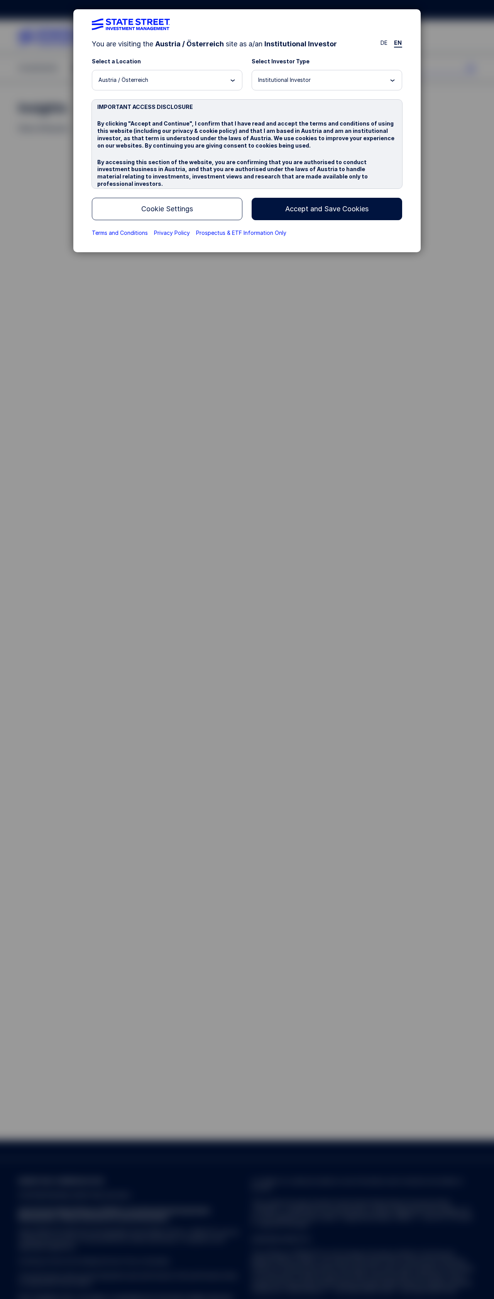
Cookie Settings (167, 209)
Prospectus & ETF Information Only (241, 232)
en (398, 42)
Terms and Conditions (120, 232)
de (384, 42)
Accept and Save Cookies (327, 209)
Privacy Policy (172, 232)
